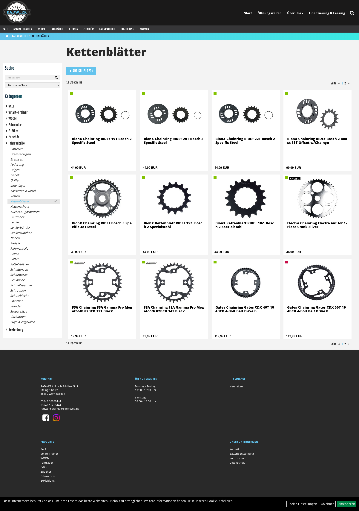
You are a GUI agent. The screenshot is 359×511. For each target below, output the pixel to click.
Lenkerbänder (20, 227)
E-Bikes (73, 29)
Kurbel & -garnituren (24, 212)
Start (248, 13)
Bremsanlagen (20, 154)
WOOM (41, 29)
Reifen (14, 254)
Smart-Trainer (22, 29)
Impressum (237, 458)
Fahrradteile (107, 29)
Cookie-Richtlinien (220, 501)
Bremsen (16, 159)
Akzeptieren (346, 504)
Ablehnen (328, 504)
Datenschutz (237, 462)
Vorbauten (17, 317)
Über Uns (294, 13)
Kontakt (234, 449)
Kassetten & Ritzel (23, 191)
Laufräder (17, 217)
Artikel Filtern (82, 71)
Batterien (16, 149)
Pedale (15, 243)
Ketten (15, 196)
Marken (144, 29)
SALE (5, 29)
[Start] (7, 36)
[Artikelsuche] (352, 13)
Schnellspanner (21, 285)
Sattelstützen (19, 264)
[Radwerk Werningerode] (17, 12)
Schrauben (18, 290)
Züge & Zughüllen (22, 322)
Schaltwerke (18, 275)
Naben (15, 238)
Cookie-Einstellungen (302, 504)
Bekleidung (127, 29)
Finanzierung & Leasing (327, 13)
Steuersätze (18, 311)
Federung (17, 165)
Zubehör (88, 29)
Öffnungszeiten (269, 13)
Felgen (14, 170)
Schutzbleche (19, 296)
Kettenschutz (19, 206)
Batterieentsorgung (242, 453)
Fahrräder (56, 29)
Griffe (14, 180)
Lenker (15, 222)
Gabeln (15, 175)
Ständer (16, 306)
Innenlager (17, 186)
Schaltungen (19, 269)
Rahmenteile (19, 248)
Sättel (14, 259)
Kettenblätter (40, 36)
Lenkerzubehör (21, 233)
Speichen (16, 301)
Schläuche (17, 280)
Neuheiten (236, 386)
